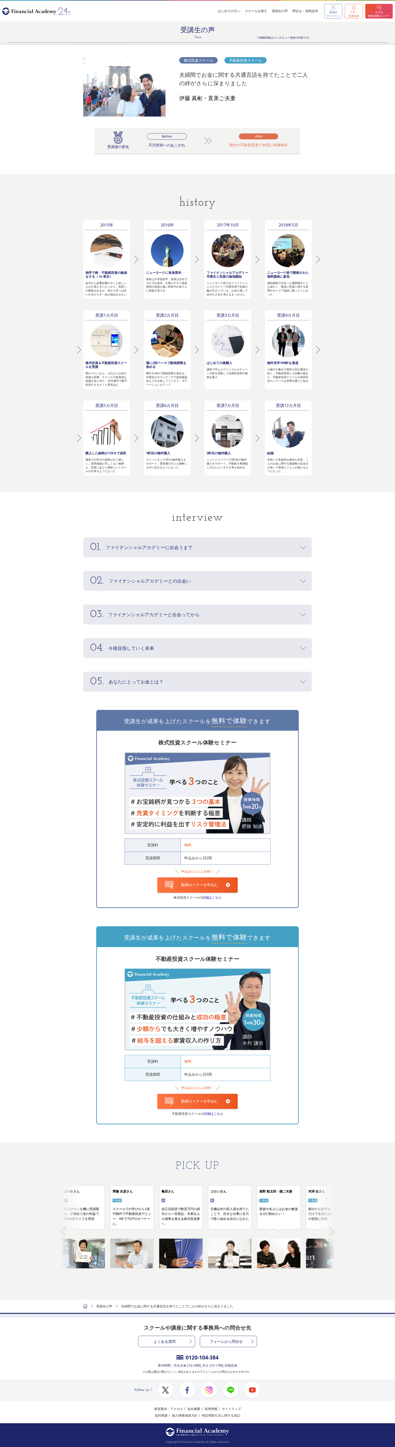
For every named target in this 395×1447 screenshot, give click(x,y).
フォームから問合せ (226, 1341)
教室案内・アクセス (168, 1409)
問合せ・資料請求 (305, 11)
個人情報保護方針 (185, 1415)
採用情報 (211, 1409)
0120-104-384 (202, 1357)
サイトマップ (231, 1409)
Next (332, 1229)
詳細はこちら (212, 897)
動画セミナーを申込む (199, 884)
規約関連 (161, 1415)
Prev (63, 1229)
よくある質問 (165, 1341)
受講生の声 (280, 11)
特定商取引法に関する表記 (221, 1415)
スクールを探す (256, 11)
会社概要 (193, 1409)
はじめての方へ (229, 11)
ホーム (85, 1306)
